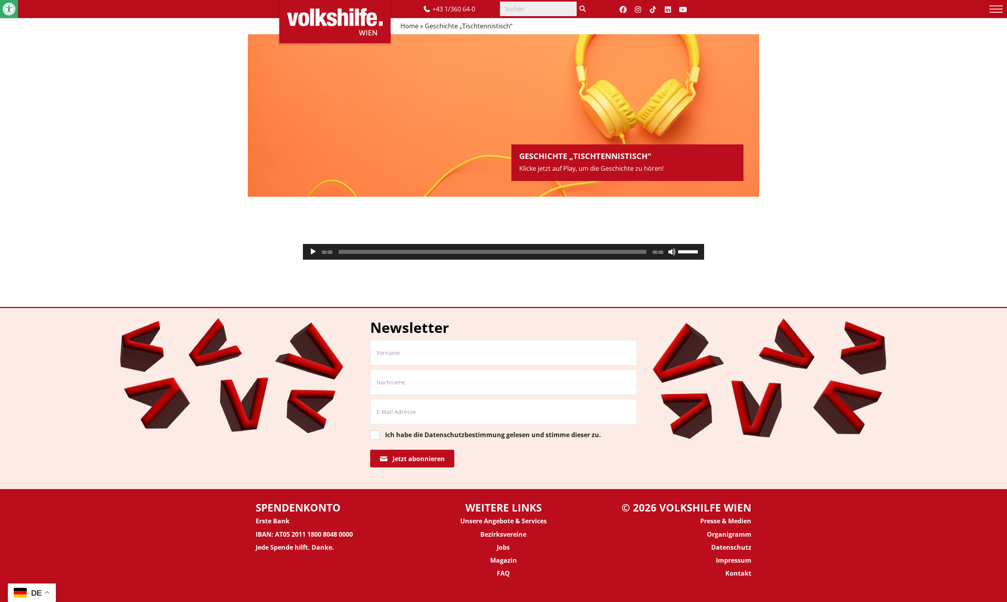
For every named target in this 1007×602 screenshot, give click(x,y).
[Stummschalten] (672, 252)
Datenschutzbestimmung (464, 434)
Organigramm (729, 534)
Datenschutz (731, 547)
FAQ (503, 573)
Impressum (733, 560)
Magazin (503, 560)
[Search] (582, 9)
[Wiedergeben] (313, 252)
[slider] (689, 251)
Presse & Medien (725, 521)
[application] (503, 252)
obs (504, 547)
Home (409, 26)
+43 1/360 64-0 (454, 9)
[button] (9, 9)
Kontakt (738, 573)
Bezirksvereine (503, 534)
